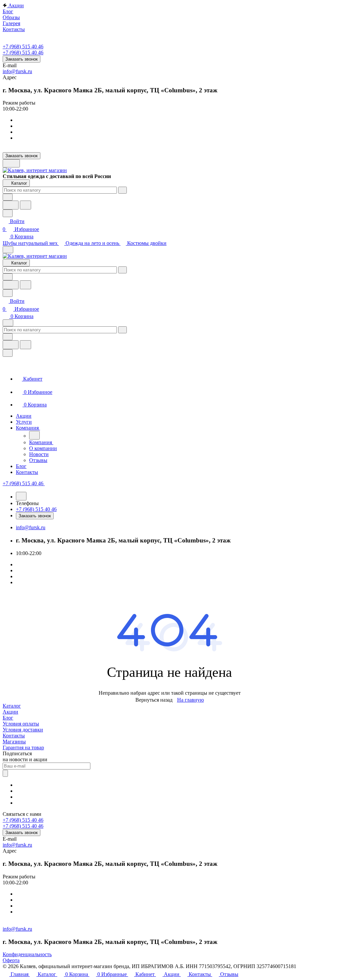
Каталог (12, 706)
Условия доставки (23, 729)
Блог (8, 718)
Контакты (14, 735)
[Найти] (25, 205)
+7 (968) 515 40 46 (23, 46)
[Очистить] (122, 190)
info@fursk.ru (17, 71)
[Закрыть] (8, 353)
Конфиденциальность (27, 954)
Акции (10, 712)
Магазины (14, 741)
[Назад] (34, 435)
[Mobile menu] (8, 322)
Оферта (11, 960)
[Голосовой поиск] (11, 205)
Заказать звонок (21, 59)
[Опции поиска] (8, 197)
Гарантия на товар (23, 747)
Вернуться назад (153, 700)
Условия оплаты (21, 723)
